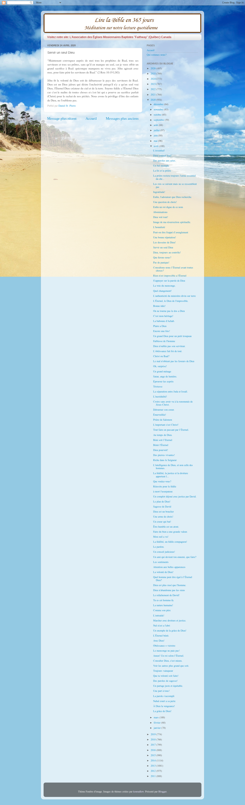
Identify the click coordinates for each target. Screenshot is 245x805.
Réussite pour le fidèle (164, 486)
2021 (153, 94)
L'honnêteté (159, 227)
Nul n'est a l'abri (161, 625)
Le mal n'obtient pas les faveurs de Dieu (173, 361)
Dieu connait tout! (162, 155)
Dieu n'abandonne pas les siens (169, 590)
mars (156, 717)
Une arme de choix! (163, 516)
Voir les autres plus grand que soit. (171, 665)
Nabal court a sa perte (164, 701)
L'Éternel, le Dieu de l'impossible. (170, 301)
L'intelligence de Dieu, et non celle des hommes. (173, 466)
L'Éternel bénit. (161, 635)
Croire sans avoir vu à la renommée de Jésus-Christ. (173, 403)
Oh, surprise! (160, 366)
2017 (153, 744)
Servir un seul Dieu (163, 247)
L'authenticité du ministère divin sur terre (174, 296)
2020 (153, 99)
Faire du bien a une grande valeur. (170, 531)
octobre (158, 114)
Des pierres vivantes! (164, 455)
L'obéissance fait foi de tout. (167, 351)
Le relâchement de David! (166, 595)
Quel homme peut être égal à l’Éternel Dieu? (172, 578)
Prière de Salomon (162, 419)
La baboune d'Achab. (164, 321)
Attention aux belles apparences (169, 567)
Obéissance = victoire (164, 645)
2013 (153, 765)
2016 (153, 750)
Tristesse (157, 386)
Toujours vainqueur (163, 670)
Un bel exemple (161, 165)
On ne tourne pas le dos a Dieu (169, 311)
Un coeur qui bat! (162, 521)
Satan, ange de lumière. (165, 376)
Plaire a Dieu (159, 326)
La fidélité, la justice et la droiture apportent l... (170, 474)
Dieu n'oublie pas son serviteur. (169, 346)
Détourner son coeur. (164, 409)
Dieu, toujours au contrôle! (167, 252)
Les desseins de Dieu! (164, 242)
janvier (157, 727)
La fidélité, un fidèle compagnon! (170, 541)
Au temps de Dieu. (162, 435)
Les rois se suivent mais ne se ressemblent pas (175, 185)
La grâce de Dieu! (162, 711)
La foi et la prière (162, 170)
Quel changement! (162, 290)
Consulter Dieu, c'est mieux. (167, 660)
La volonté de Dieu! (163, 572)
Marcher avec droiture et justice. (169, 620)
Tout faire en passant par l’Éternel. (171, 429)
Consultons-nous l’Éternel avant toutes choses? (173, 269)
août (156, 125)
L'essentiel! (159, 150)
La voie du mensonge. (164, 285)
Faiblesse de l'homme (164, 341)
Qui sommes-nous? (156, 54)
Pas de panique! (161, 262)
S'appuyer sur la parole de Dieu (169, 280)
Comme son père (162, 610)
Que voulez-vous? (162, 481)
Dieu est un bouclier (163, 511)
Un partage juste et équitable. (168, 685)
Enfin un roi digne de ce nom (168, 207)
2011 (153, 776)
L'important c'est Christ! (165, 424)
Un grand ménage (162, 371)
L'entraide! (158, 615)
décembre (159, 104)
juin (156, 135)
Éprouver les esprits (163, 381)
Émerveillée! (159, 414)
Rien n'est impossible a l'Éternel (169, 275)
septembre (159, 119)
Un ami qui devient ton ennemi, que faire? (174, 557)
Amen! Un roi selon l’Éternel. (168, 655)
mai (156, 140)
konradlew (138, 791)
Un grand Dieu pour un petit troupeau (172, 336)
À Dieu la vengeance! (164, 706)
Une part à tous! (161, 690)
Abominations (160, 212)
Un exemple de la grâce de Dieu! (169, 630)
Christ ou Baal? (161, 356)
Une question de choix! (165, 202)
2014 (153, 760)
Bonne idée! (159, 306)
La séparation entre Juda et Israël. (170, 391)
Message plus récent (62, 118)
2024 (153, 78)
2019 (153, 734)
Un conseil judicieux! (164, 551)
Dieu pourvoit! (160, 450)
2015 (153, 755)
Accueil (91, 118)
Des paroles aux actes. (164, 160)
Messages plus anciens (122, 118)
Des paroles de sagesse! (165, 680)
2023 (153, 84)
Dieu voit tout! (160, 217)
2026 (153, 68)
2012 (153, 771)
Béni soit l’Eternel (162, 440)
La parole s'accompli (163, 696)
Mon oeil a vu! (160, 536)
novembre (159, 109)
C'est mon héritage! (163, 316)
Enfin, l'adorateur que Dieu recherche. (172, 197)
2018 (153, 739)
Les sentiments (161, 562)
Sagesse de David (162, 506)
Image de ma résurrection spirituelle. (172, 222)
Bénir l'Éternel (160, 445)
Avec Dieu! (158, 640)
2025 (153, 73)
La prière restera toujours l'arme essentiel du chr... (174, 177)
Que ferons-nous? (162, 257)
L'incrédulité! (160, 396)
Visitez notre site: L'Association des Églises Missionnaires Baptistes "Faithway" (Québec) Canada (109, 37)
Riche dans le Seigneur (165, 460)
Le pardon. (158, 546)
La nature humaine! (163, 605)
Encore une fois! (161, 331)
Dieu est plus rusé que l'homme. (169, 585)
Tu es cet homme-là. (163, 600)
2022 (153, 89)
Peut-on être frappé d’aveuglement (170, 232)
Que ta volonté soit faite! (165, 675)
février (157, 722)
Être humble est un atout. (166, 526)
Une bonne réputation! (164, 237)
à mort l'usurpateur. (163, 491)
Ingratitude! (159, 192)
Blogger (162, 791)
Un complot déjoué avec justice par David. (174, 496)
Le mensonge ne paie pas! (166, 650)
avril (156, 146)
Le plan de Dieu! (161, 501)
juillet (157, 130)
